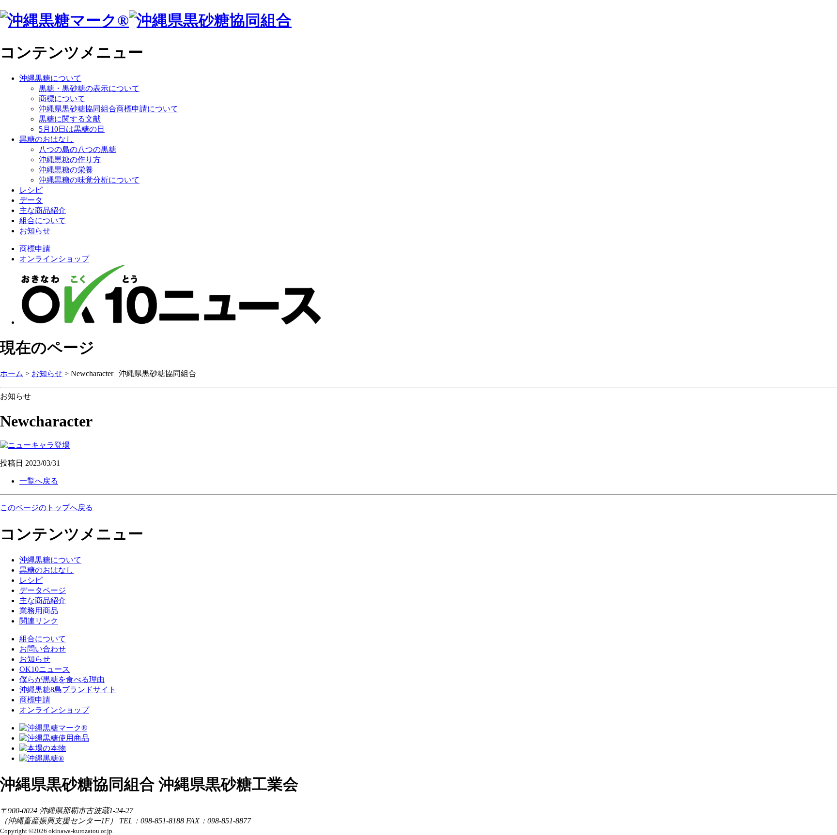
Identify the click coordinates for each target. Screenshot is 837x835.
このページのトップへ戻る (46, 507)
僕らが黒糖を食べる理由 (62, 679)
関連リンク (38, 621)
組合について (42, 220)
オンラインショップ (54, 259)
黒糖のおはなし (46, 139)
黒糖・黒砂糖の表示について (89, 88)
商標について (62, 98)
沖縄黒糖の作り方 (70, 159)
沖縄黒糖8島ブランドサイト (67, 689)
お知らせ (34, 231)
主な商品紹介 (42, 210)
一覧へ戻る (38, 481)
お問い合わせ (42, 649)
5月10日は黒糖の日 (72, 129)
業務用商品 (38, 611)
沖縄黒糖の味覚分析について (89, 180)
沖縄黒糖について (50, 78)
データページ (42, 590)
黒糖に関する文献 (70, 119)
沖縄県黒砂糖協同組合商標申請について (108, 109)
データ (31, 200)
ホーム (11, 373)
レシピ (31, 190)
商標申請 (34, 248)
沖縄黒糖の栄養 (66, 170)
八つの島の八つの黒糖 (77, 149)
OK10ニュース (44, 669)
